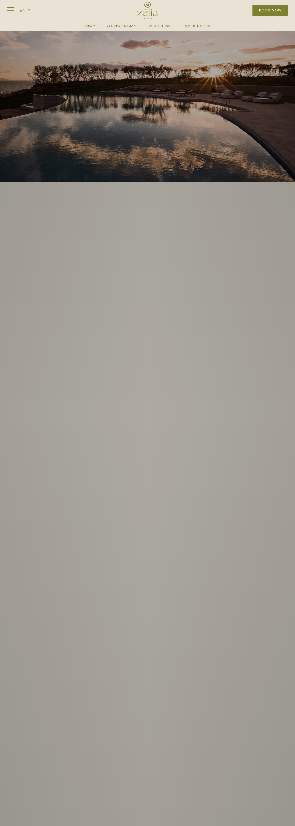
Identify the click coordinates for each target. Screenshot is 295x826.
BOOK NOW (270, 10)
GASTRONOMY (121, 26)
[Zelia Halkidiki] (147, 10)
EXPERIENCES (196, 26)
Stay (90, 26)
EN (23, 10)
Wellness (159, 26)
